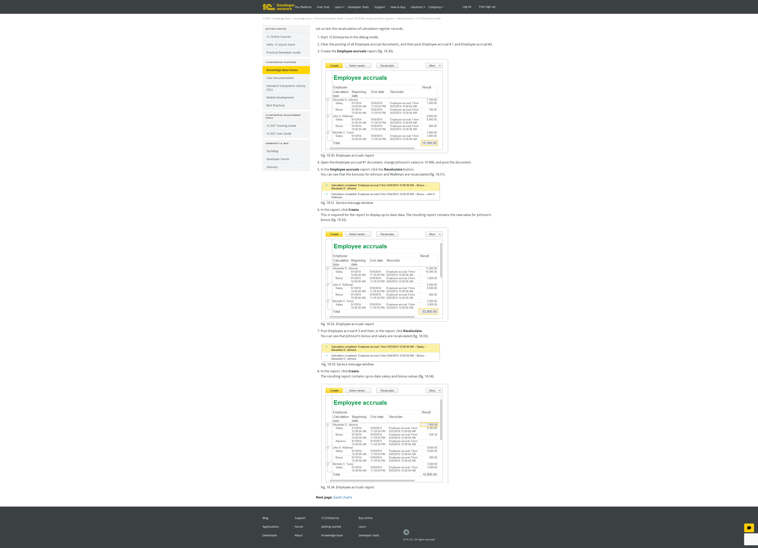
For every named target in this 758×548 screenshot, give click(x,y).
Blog (265, 518)
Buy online (366, 518)
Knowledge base (303, 18)
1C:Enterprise (330, 518)
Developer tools (369, 535)
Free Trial (323, 7)
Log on (467, 6)
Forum (299, 526)
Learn (362, 526)
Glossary (272, 167)
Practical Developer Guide (329, 18)
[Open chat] (749, 528)
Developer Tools (358, 7)
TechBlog (272, 151)
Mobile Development (280, 97)
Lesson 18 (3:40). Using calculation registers (370, 18)
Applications (271, 526)
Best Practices (275, 105)
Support (379, 7)
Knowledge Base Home (282, 70)
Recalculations (405, 18)
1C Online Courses (278, 36)
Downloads (270, 535)
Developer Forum (277, 159)
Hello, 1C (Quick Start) (280, 44)
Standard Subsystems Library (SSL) (285, 87)
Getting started (331, 526)
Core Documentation (280, 78)
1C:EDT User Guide (278, 133)
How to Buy (397, 7)
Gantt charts (342, 497)
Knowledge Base (282, 18)
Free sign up (487, 6)
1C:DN (266, 18)
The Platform (303, 7)
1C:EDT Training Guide (281, 126)
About (299, 535)
